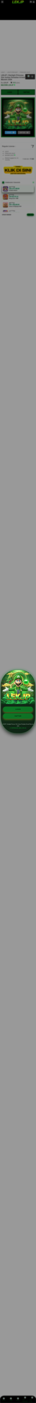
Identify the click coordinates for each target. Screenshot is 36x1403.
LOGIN (18, 709)
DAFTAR (18, 716)
